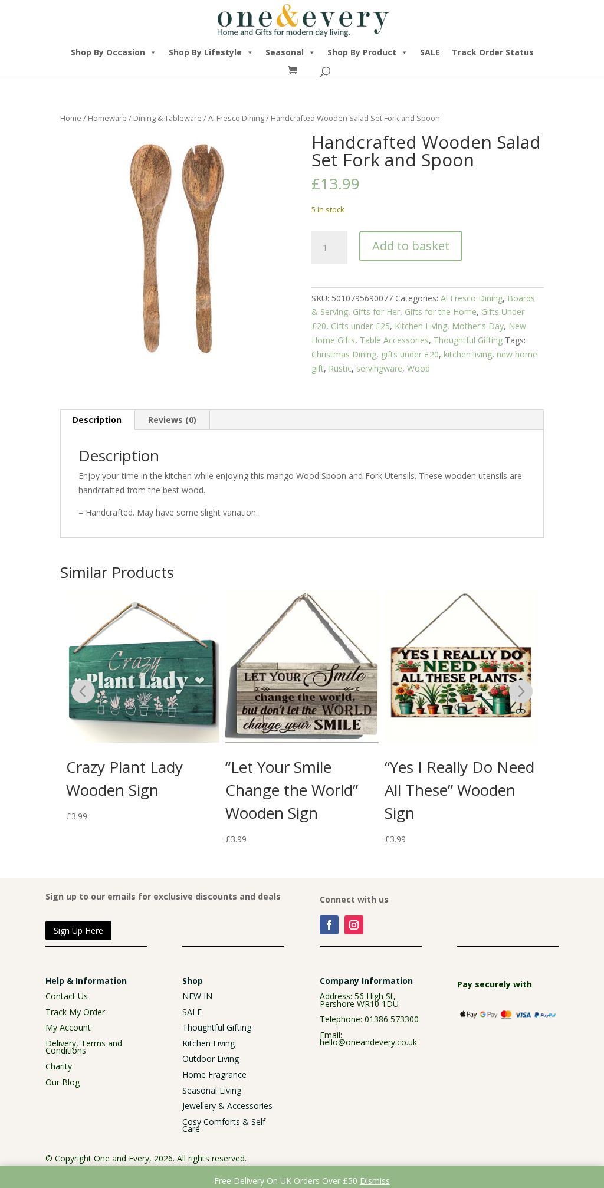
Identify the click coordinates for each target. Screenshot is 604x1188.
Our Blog (62, 1082)
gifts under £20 (410, 354)
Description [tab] (97, 419)
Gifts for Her (376, 311)
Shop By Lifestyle (205, 52)
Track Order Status (493, 52)
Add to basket (410, 246)
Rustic (340, 368)
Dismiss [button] (375, 1180)
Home (70, 118)
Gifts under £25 (360, 326)
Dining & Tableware (167, 118)
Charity (58, 1066)
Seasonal (284, 52)
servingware (379, 368)
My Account (68, 1027)
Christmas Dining (343, 354)
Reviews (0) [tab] (172, 419)
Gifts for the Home (441, 311)
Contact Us (66, 996)
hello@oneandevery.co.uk (368, 1042)
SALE (430, 52)
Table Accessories (394, 340)
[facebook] (329, 924)
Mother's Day (478, 326)
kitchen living (468, 354)
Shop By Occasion (108, 52)
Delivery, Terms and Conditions (83, 1047)
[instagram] (353, 924)
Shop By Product (361, 52)
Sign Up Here (78, 930)
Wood (418, 368)
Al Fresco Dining (236, 118)
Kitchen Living (421, 326)
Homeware (107, 118)
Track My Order (75, 1012)
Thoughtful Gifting (468, 340)
